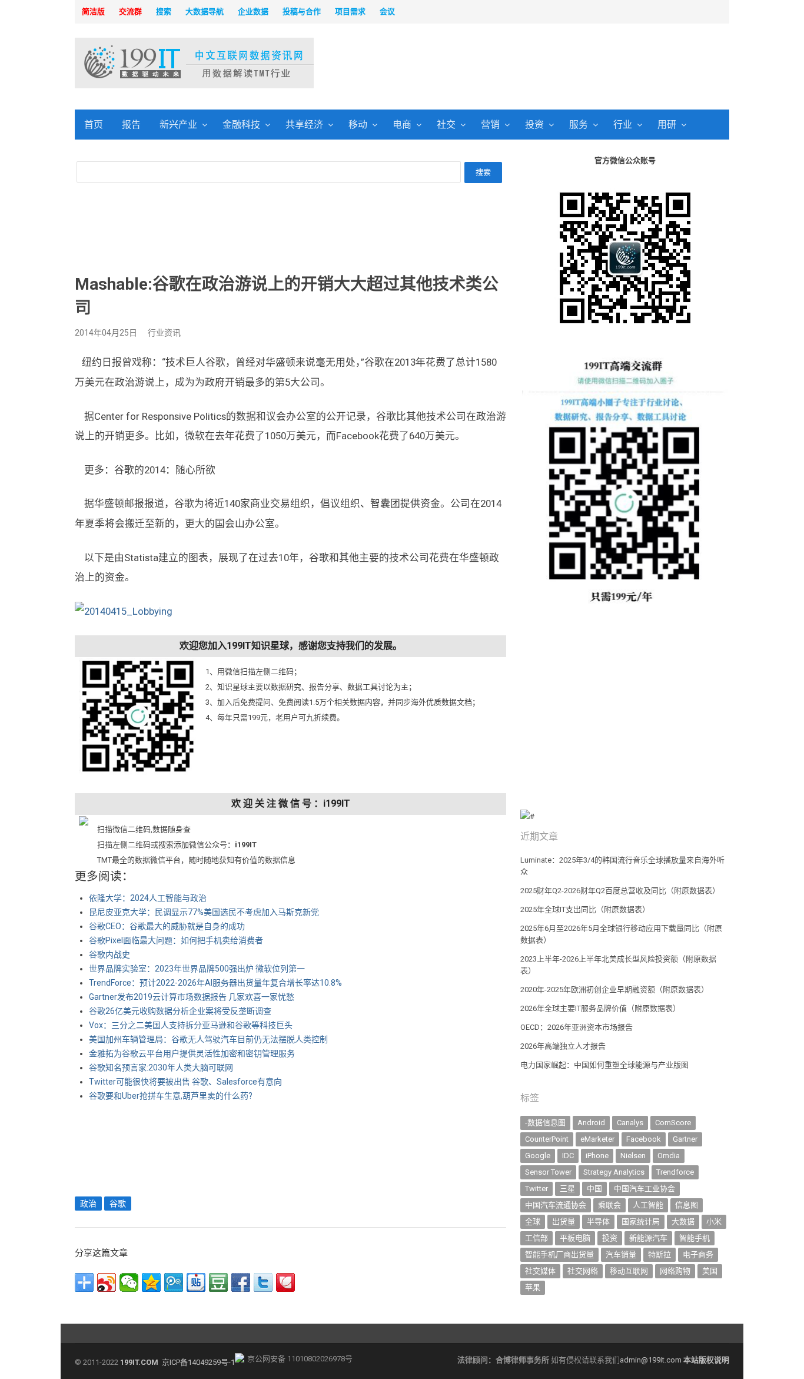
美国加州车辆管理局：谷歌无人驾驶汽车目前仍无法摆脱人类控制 (208, 1039)
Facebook (643, 1139)
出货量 (563, 1221)
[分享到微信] (128, 1282)
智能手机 (694, 1238)
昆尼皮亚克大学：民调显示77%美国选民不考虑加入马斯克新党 (204, 912)
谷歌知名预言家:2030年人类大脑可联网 (161, 1067)
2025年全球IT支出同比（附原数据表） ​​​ (586, 909)
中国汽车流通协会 (555, 1205)
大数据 (683, 1221)
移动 (357, 124)
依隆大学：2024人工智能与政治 (148, 898)
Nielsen (633, 1155)
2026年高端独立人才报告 (563, 1046)
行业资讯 (164, 332)
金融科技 (241, 124)
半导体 (598, 1221)
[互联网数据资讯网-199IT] (151, 63)
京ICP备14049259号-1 (198, 1362)
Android (591, 1122)
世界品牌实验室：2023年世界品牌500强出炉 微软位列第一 (197, 968)
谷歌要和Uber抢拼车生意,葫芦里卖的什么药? (171, 1095)
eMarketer (597, 1139)
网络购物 (675, 1271)
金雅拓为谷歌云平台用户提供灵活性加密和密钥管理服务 (192, 1053)
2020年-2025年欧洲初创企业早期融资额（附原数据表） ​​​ (615, 989)
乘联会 (609, 1205)
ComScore (673, 1122)
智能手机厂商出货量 (559, 1254)
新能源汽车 (648, 1238)
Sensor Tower (548, 1172)
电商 (402, 124)
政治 (88, 1203)
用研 (666, 124)
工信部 (536, 1238)
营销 (490, 124)
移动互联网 (629, 1271)
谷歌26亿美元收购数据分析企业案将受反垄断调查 (180, 1011)
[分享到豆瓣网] (218, 1282)
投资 (534, 124)
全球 (532, 1221)
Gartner (685, 1139)
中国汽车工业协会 (644, 1188)
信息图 (686, 1205)
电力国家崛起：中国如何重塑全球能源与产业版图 (604, 1064)
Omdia (668, 1155)
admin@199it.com (651, 1359)
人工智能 (648, 1205)
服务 (578, 124)
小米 (714, 1221)
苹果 (532, 1287)
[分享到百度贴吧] (196, 1282)
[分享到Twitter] (263, 1282)
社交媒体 (540, 1271)
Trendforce (675, 1172)
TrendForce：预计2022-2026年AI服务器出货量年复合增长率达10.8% (215, 982)
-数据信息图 (545, 1122)
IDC (568, 1155)
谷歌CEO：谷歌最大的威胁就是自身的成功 (167, 926)
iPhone (597, 1155)
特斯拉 (659, 1254)
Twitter (536, 1188)
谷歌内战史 (109, 954)
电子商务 (698, 1254)
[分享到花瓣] (285, 1282)
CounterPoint (547, 1139)
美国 (709, 1271)
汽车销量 (621, 1254)
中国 (594, 1188)
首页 (93, 124)
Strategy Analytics (613, 1172)
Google (537, 1155)
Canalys (630, 1122)
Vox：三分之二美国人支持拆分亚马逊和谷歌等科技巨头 (191, 1025)
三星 (567, 1188)
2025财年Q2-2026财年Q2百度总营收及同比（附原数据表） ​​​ (621, 890)
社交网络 (582, 1271)
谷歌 (117, 1203)
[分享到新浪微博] (106, 1282)
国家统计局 (641, 1221)
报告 (131, 124)
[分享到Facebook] (240, 1282)
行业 (622, 124)
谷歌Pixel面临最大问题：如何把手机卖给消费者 (176, 940)
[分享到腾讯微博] (173, 1282)
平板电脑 (575, 1238)
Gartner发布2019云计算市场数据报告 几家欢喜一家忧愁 (191, 997)
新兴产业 (178, 124)
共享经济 (304, 124)
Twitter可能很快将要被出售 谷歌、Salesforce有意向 (185, 1081)
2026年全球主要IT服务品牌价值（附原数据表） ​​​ (601, 1008)
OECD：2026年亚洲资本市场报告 (576, 1027)
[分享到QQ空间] (151, 1282)
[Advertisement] (552, 64)
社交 (446, 124)
